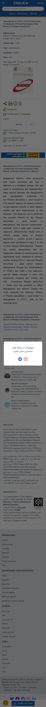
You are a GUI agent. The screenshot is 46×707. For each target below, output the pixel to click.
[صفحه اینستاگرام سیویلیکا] (26, 359)
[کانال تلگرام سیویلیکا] (20, 359)
